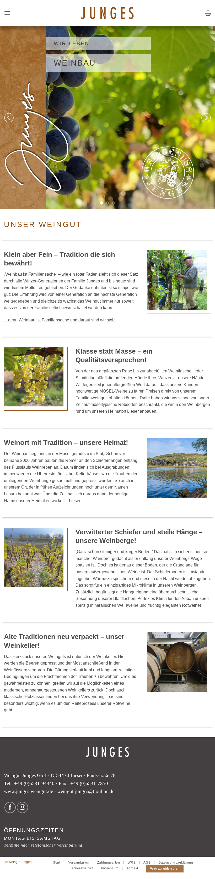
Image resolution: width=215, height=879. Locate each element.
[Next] (206, 117)
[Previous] (9, 117)
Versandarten (78, 862)
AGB (146, 862)
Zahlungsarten (108, 862)
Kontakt (132, 868)
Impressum (110, 868)
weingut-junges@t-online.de (85, 791)
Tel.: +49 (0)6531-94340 (29, 783)
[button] (7, 13)
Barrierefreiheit (81, 868)
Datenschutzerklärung (175, 862)
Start (56, 862)
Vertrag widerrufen (164, 868)
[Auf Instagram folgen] (22, 807)
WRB (132, 862)
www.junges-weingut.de (28, 791)
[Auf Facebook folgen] (10, 807)
